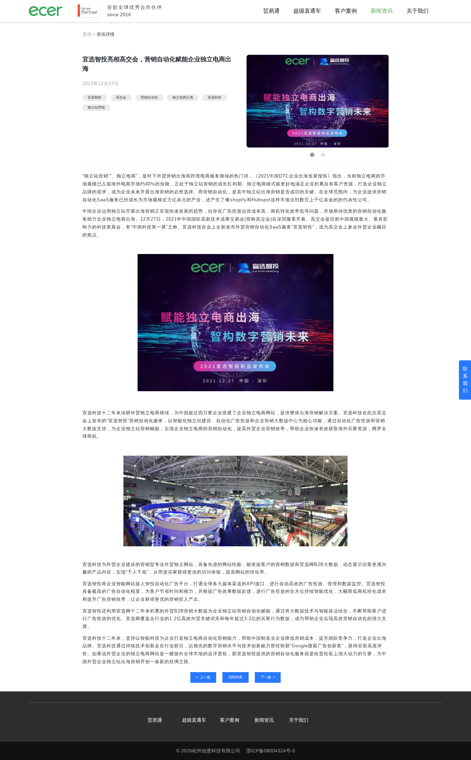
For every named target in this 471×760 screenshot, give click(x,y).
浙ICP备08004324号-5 (270, 750)
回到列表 (235, 677)
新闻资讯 (382, 11)
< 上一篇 (203, 677)
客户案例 (346, 11)
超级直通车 (307, 11)
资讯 (86, 34)
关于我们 (418, 11)
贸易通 (271, 11)
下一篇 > (268, 677)
